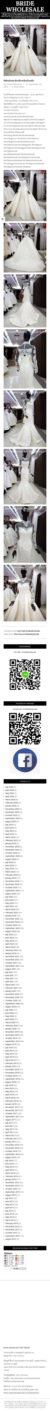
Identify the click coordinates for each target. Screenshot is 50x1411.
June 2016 (9, 1163)
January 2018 (10, 1104)
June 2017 (9, 1126)
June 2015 (9, 1201)
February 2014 (11, 1223)
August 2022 (10, 931)
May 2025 (9, 831)
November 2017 (12, 1110)
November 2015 (12, 1185)
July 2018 (9, 1085)
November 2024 (12, 849)
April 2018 (9, 1094)
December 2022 (12, 919)
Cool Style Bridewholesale (28, 631)
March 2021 (10, 984)
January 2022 (10, 953)
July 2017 (9, 1123)
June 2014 (9, 1214)
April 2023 (9, 906)
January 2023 (10, 915)
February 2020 (11, 1025)
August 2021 (10, 969)
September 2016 (12, 1154)
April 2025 (9, 834)
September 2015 (12, 1192)
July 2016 (9, 1160)
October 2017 (11, 1113)
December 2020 (12, 994)
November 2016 (12, 1148)
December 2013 (12, 1226)
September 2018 (12, 1079)
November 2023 (12, 884)
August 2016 (10, 1157)
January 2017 (10, 1141)
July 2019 (9, 1047)
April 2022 (9, 944)
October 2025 (11, 815)
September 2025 (12, 818)
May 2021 (9, 978)
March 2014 (10, 1220)
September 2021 (12, 966)
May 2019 (9, 1054)
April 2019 (9, 1057)
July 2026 (9, 787)
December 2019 (12, 1032)
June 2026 (9, 790)
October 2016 (11, 1151)
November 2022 (12, 922)
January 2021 (10, 991)
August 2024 (10, 859)
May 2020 (9, 1016)
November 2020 (12, 997)
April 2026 (9, 796)
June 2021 (9, 975)
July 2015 (9, 1198)
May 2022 (9, 940)
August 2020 (10, 1006)
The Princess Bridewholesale (26, 634)
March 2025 (10, 837)
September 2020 (12, 1003)
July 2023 (9, 897)
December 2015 (12, 1182)
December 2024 (12, 846)
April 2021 (9, 981)
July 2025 (9, 824)
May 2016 (9, 1167)
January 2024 (10, 878)
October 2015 (11, 1189)
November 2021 (12, 959)
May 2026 (9, 793)
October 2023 (11, 887)
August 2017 (10, 1119)
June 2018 (9, 1088)
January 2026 (10, 806)
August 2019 (10, 1044)
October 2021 (11, 962)
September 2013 (12, 1236)
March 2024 (10, 871)
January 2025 (10, 843)
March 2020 (10, 1022)
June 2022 (9, 937)
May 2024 (9, 868)
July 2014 (9, 1210)
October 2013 (11, 1232)
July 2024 (9, 862)
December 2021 (12, 956)
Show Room (19, 86)
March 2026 (10, 799)
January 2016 (10, 1179)
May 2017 (9, 1129)
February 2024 (11, 875)
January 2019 (10, 1066)
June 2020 (9, 1013)
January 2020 (10, 1028)
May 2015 (9, 1204)
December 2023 (12, 881)
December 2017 (12, 1107)
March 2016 (10, 1173)
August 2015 (10, 1195)
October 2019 (11, 1038)
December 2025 (12, 809)
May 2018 (9, 1091)
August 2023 (10, 893)
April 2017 (9, 1132)
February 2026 (11, 802)
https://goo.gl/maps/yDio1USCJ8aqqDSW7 (21, 1392)
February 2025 (11, 840)
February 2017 (11, 1138)
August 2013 (10, 1239)
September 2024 (12, 856)
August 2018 (10, 1082)
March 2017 (10, 1135)
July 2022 (9, 934)
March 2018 (10, 1097)
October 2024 (11, 853)
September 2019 (12, 1041)
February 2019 (11, 1063)
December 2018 (12, 1069)
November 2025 (12, 812)
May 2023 (9, 903)
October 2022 (11, 925)
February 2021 (11, 988)
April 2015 (9, 1207)
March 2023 (10, 909)
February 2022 (11, 950)
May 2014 (9, 1217)
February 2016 (11, 1176)
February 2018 (11, 1101)
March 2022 (10, 947)
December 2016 (12, 1145)
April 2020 (9, 1019)
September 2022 (12, 928)
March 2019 (10, 1060)
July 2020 (9, 1010)
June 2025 (9, 827)
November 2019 (12, 1035)
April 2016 (9, 1170)
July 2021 (9, 972)
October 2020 (11, 1000)
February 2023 (11, 912)
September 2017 (12, 1116)
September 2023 (12, 890)
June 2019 (9, 1050)
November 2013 (12, 1229)
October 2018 (11, 1075)
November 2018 (12, 1072)
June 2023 (9, 900)
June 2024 (9, 865)
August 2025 (10, 821)
